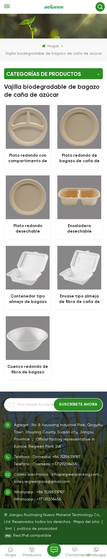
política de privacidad (37, 529)
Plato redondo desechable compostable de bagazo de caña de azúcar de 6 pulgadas (28, 228)
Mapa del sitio (87, 522)
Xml (8, 529)
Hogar (52, 46)
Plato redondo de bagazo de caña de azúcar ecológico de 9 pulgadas (79, 158)
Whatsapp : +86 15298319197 (39, 492)
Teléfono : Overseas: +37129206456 (45, 464)
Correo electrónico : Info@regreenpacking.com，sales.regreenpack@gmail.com (58, 478)
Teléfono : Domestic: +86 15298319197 (47, 457)
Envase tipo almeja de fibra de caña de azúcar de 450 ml (79, 299)
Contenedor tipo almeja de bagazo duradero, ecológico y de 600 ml (27, 299)
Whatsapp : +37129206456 (37, 499)
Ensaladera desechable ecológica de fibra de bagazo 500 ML (79, 228)
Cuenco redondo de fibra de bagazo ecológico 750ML (27, 369)
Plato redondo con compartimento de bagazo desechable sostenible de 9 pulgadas (27, 158)
